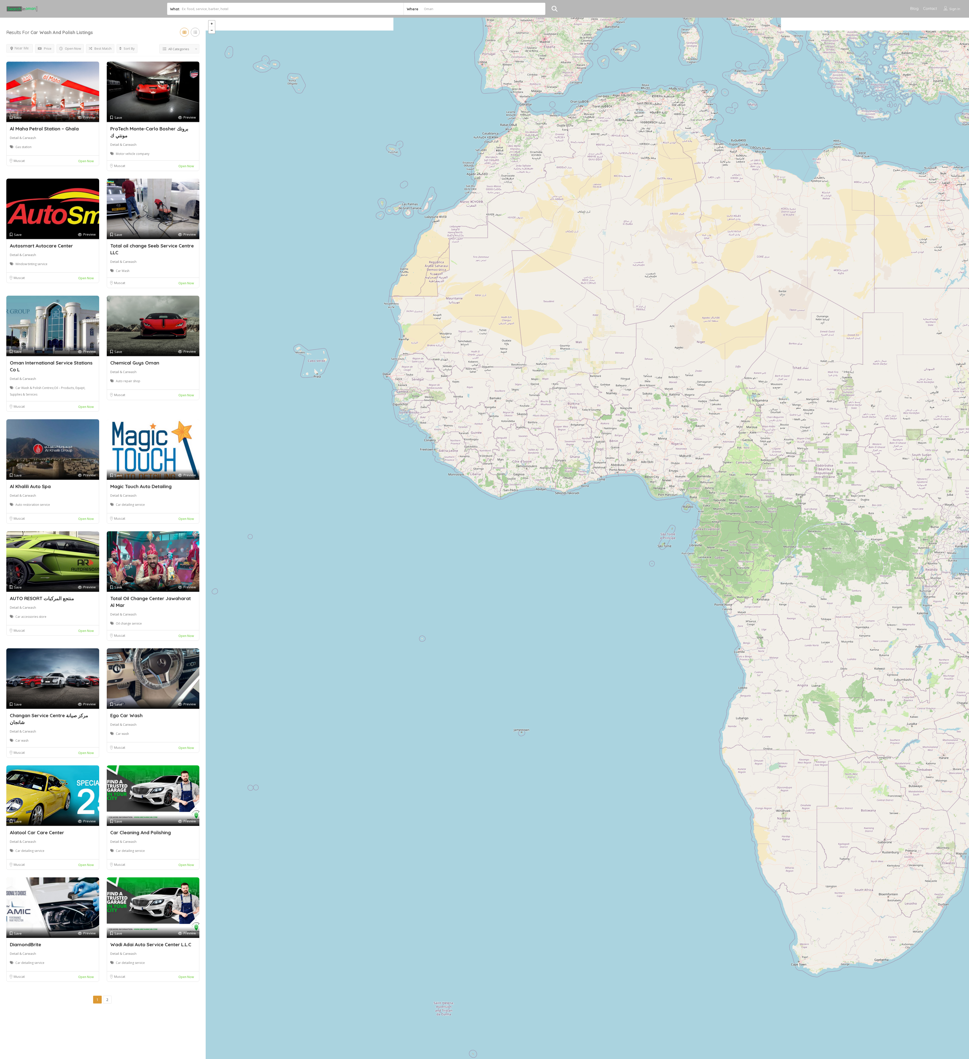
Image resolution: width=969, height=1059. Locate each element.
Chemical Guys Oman (134, 363)
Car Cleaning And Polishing (140, 832)
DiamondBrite (25, 944)
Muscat (19, 160)
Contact (930, 8)
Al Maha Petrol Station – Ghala (44, 129)
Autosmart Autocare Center (41, 246)
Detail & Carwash (23, 137)
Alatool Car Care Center (37, 832)
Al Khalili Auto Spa (30, 486)
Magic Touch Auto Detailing (141, 486)
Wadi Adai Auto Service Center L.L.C (150, 944)
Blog (914, 8)
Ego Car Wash (126, 715)
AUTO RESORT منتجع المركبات (42, 598)
